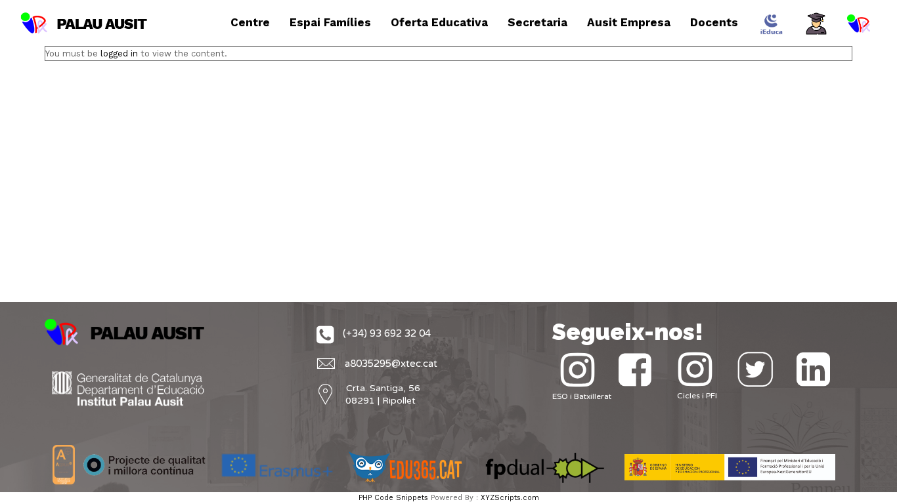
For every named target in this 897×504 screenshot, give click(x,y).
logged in (119, 53)
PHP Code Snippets (393, 498)
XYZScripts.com (510, 498)
